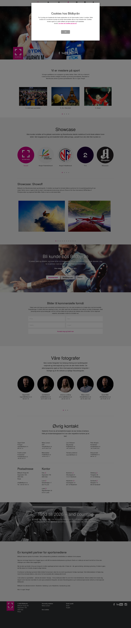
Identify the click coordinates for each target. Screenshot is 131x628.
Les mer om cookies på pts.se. (67, 23)
